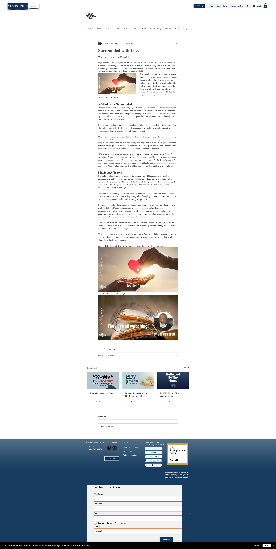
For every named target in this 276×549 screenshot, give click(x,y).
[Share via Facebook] (99, 349)
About (153, 449)
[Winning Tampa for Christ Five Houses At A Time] (138, 380)
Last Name (99, 504)
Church (97, 526)
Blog (153, 465)
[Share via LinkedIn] (110, 349)
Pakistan (143, 29)
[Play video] (138, 269)
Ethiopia (99, 29)
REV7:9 (154, 457)
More (177, 29)
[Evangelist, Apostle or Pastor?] (103, 380)
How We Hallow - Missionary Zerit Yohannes (172, 394)
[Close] (273, 545)
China (108, 29)
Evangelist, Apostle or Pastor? (102, 393)
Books (153, 453)
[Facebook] (109, 448)
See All (186, 368)
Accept (266, 545)
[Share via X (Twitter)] (104, 349)
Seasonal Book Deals (153, 461)
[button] (265, 5)
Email (96, 513)
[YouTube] (114, 448)
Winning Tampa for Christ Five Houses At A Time (136, 394)
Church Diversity (155, 29)
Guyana (125, 29)
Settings (256, 545)
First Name (99, 494)
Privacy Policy (85, 545)
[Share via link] (115, 349)
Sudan (117, 29)
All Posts (90, 29)
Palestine (168, 29)
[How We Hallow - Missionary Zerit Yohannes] (173, 380)
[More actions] (176, 43)
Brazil (134, 29)
